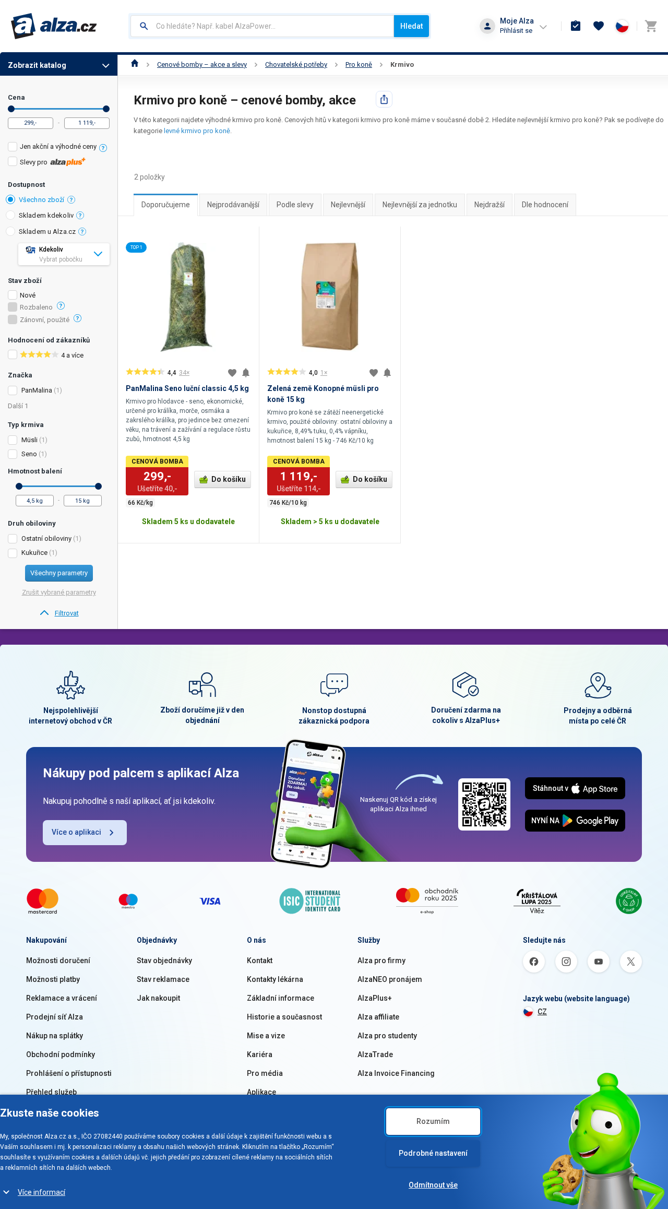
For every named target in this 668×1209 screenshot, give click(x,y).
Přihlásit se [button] (516, 30)
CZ (542, 1011)
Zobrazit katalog (37, 65)
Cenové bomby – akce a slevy (202, 64)
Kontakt (259, 960)
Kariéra (259, 1054)
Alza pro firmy (381, 960)
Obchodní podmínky (60, 1054)
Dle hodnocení (545, 204)
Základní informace (280, 998)
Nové (27, 295)
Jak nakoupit (158, 998)
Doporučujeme (165, 204)
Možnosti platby (53, 979)
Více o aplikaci (76, 832)
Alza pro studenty (387, 1036)
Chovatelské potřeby (296, 64)
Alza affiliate (378, 1017)
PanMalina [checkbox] (36, 390)
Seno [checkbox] (29, 454)
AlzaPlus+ (374, 998)
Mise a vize (266, 1036)
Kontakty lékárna (275, 979)
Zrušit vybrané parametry (59, 592)
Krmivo (402, 64)
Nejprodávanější (233, 204)
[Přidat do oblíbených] (232, 373)
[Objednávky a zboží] (575, 26)
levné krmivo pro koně (197, 131)
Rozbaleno (36, 307)
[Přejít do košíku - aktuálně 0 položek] (651, 26)
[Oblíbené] (598, 26)
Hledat (411, 26)
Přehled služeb (51, 1092)
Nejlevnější (348, 204)
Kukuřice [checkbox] (34, 552)
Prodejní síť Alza (54, 1017)
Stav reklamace (163, 979)
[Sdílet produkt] (384, 99)
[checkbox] (59, 148)
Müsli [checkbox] (29, 440)
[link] (58, 613)
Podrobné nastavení (433, 1153)
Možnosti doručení (58, 960)
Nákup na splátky (54, 1036)
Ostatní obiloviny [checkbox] (46, 538)
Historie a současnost (284, 1017)
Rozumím (433, 1121)
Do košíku (228, 479)
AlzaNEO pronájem (389, 979)
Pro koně (358, 64)
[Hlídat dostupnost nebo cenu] (246, 373)
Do (106, 108)
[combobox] (262, 26)
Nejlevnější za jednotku (420, 204)
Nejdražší (489, 204)
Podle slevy (295, 204)
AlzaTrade (375, 1054)
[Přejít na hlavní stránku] (54, 26)
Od (11, 108)
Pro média (265, 1073)
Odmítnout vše (433, 1185)
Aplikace (261, 1092)
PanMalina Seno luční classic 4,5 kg (187, 388)
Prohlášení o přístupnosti (69, 1073)
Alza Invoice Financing (396, 1073)
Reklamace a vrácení (61, 998)
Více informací (41, 1192)
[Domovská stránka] (135, 64)
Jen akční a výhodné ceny (58, 146)
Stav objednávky (164, 960)
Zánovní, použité (44, 320)
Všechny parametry (59, 573)
